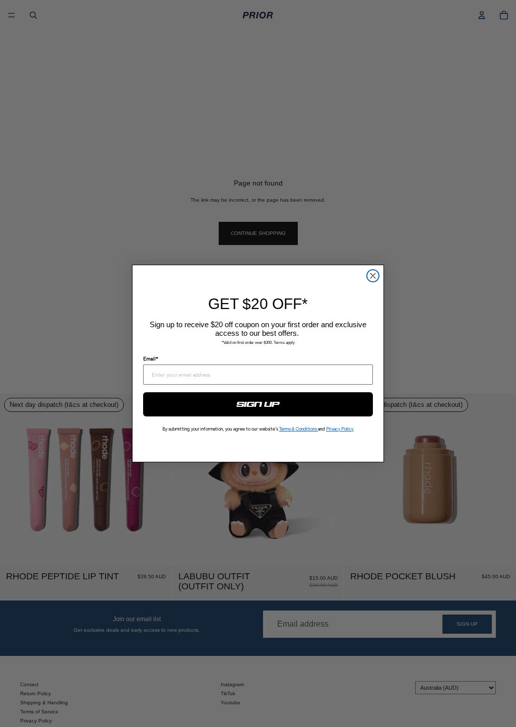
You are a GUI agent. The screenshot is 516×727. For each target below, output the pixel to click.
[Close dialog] (373, 276)
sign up (258, 404)
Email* (150, 358)
